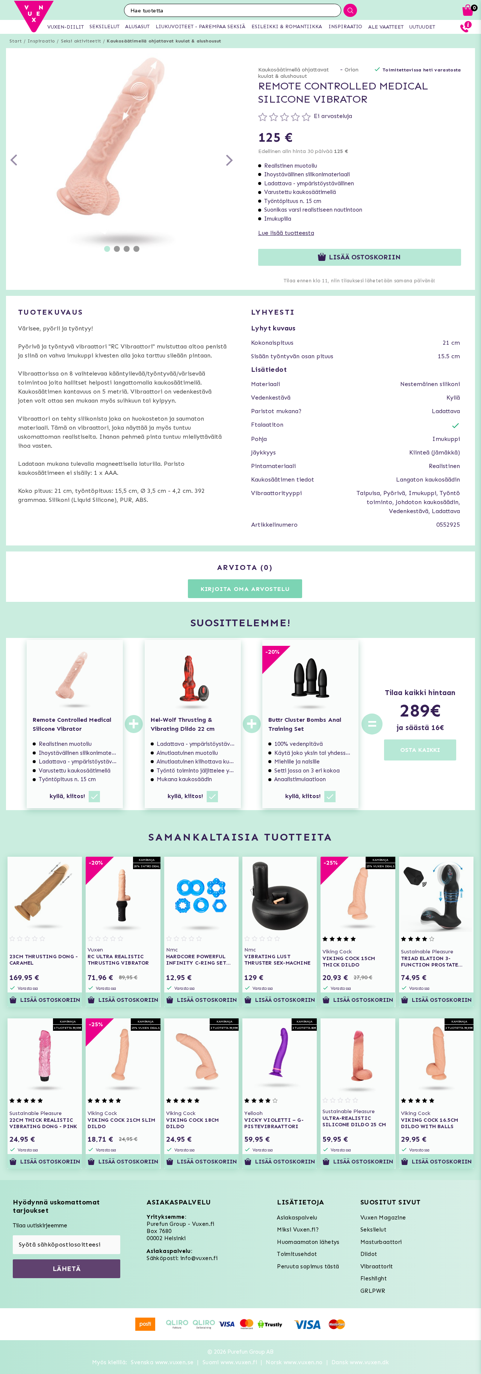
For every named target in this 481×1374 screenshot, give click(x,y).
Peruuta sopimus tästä (308, 1266)
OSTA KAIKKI (420, 749)
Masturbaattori (381, 1242)
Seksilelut (373, 1229)
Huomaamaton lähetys (308, 1242)
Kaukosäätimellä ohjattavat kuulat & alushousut (164, 41)
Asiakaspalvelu (297, 1217)
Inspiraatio (41, 41)
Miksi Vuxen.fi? (298, 1229)
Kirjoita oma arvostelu (245, 588)
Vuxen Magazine (383, 1217)
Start (15, 41)
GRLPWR (372, 1291)
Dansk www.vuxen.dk (360, 1362)
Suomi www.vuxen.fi (230, 1362)
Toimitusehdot (297, 1254)
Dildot (368, 1254)
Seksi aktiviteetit (81, 41)
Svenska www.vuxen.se (162, 1362)
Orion (351, 70)
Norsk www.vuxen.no (294, 1362)
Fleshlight (373, 1278)
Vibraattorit (376, 1266)
